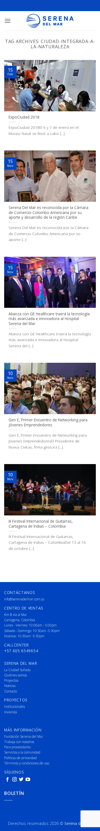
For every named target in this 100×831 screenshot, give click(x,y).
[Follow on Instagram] (14, 779)
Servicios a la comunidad (22, 752)
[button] (7, 20)
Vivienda (10, 712)
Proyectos (11, 680)
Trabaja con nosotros (19, 741)
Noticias (10, 685)
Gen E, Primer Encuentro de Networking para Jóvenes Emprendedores (48, 422)
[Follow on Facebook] (7, 779)
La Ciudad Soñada (17, 670)
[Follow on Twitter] (21, 779)
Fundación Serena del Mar (23, 736)
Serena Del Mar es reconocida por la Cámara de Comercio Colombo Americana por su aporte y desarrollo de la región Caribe (48, 212)
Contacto (10, 691)
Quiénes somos (15, 675)
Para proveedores (17, 747)
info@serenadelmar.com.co (24, 599)
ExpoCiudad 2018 (24, 117)
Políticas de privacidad (20, 758)
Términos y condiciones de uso (26, 763)
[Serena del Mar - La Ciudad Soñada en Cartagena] (50, 21)
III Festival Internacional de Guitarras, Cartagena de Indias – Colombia (41, 523)
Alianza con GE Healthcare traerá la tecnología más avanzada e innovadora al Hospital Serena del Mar (49, 318)
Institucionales (14, 706)
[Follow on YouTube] (28, 779)
